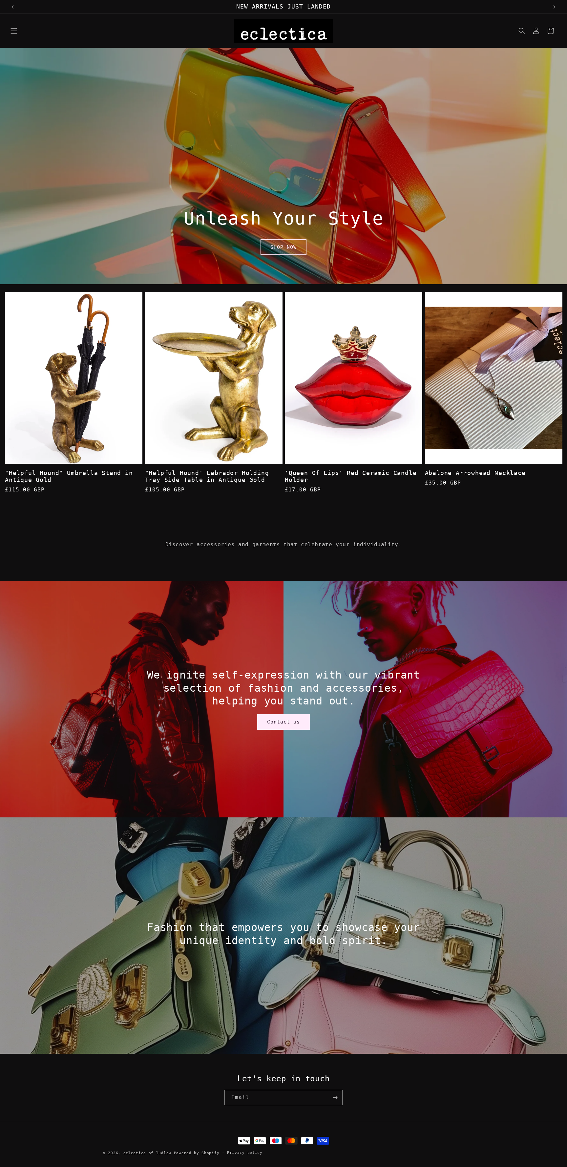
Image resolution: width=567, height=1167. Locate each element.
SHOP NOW (283, 247)
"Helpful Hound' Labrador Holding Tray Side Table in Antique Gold (207, 476)
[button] (14, 31)
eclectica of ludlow (147, 1153)
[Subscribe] (335, 1097)
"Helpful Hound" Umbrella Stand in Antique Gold (69, 476)
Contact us (283, 722)
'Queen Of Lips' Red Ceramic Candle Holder (351, 476)
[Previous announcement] (13, 7)
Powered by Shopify (197, 1153)
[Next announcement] (554, 7)
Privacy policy (244, 1153)
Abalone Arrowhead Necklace (475, 473)
